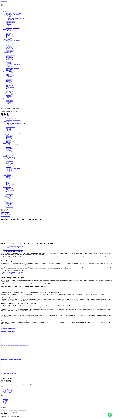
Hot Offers (5, 403)
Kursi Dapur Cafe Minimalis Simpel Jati (11, 273)
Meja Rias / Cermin (10, 141)
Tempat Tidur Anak (10, 178)
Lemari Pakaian (9, 145)
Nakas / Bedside (9, 185)
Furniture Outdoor (7, 196)
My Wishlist (5, 400)
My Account (5, 399)
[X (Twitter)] (3, 414)
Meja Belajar (8, 140)
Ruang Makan (6, 201)
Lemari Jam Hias (9, 148)
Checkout (5, 404)
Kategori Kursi (6, 121)
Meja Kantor (8, 137)
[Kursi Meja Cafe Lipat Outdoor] (8, 328)
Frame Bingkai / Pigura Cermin (12, 171)
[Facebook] (1, 414)
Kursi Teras (8, 131)
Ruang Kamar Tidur (7, 175)
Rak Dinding (8, 195)
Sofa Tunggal (8, 128)
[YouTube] (6, 414)
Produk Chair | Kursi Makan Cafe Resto (14, 118)
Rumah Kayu (8, 197)
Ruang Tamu (6, 156)
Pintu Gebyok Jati (9, 188)
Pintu (7, 189)
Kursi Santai (8, 129)
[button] (110, 415)
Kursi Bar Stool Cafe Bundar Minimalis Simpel (11, 359)
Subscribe (15, 412)
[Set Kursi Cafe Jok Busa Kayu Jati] (5, 370)
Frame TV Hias (9, 172)
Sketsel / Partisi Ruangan (11, 152)
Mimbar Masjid (9, 192)
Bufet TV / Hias (9, 151)
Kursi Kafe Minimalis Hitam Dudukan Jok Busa (13, 272)
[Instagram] (4, 414)
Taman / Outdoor (9, 198)
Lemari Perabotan (9, 155)
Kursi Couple (8, 130)
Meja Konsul (8, 142)
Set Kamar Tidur (9, 176)
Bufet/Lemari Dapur (10, 154)
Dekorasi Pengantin (10, 190)
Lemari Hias (8, 147)
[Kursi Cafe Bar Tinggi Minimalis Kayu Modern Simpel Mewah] (5, 342)
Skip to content (4, 1)
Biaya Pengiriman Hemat (8, 389)
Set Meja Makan (9, 135)
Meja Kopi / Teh (9, 138)
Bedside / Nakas (9, 180)
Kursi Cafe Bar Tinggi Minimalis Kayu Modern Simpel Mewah (15, 345)
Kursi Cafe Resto (11, 124)
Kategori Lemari (6, 143)
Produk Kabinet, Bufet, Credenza (13, 120)
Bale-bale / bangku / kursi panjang (13, 132)
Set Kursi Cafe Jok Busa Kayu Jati (8, 373)
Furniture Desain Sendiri (8, 390)
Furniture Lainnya (7, 187)
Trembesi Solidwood (10, 136)
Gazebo (7, 200)
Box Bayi (8, 181)
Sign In (4, 402)
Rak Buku (8, 149)
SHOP (4, 117)
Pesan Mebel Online (7, 391)
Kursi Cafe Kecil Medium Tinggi (10, 274)
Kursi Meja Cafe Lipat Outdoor (8, 331)
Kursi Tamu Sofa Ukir (10, 125)
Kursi (7, 122)
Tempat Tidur (8, 177)
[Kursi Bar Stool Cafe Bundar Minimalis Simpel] (5, 356)
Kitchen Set (8, 150)
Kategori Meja (6, 134)
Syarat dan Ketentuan (7, 392)
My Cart (5, 401)
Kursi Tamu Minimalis (10, 127)
